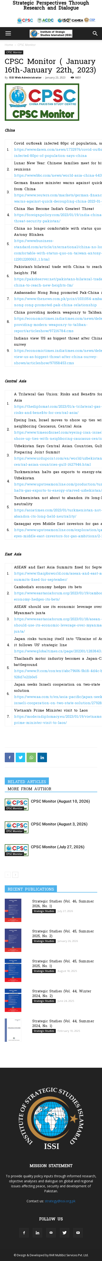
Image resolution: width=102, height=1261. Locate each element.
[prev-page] (8, 875)
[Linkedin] (42, 757)
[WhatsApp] (31, 757)
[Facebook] (9, 757)
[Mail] (51, 1232)
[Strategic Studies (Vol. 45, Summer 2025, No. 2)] (13, 940)
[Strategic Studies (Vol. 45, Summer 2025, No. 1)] (13, 970)
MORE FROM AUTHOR (29, 789)
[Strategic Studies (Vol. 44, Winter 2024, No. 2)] (13, 1000)
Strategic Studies (44, 911)
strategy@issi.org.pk (60, 1201)
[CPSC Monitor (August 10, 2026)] (16, 804)
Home (9, 45)
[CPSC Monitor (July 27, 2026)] (16, 850)
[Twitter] (20, 757)
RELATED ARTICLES (27, 781)
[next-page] (15, 875)
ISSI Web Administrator (25, 77)
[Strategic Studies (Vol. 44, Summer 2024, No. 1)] (13, 1030)
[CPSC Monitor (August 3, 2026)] (16, 827)
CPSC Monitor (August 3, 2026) (59, 824)
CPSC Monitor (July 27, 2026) (57, 846)
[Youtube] (78, 1232)
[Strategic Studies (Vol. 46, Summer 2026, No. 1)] (13, 910)
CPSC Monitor (27, 45)
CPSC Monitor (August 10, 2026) (60, 801)
